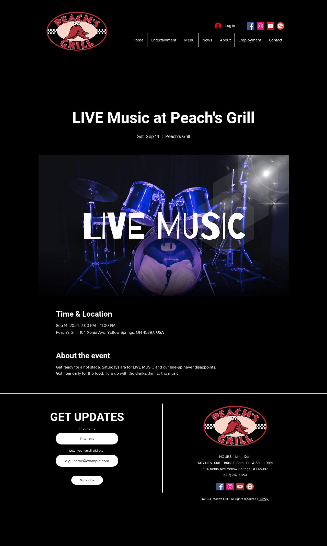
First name (87, 428)
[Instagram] (260, 26)
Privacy (264, 499)
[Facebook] (250, 26)
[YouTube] (270, 26)
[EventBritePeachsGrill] (280, 26)
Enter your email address (86, 450)
